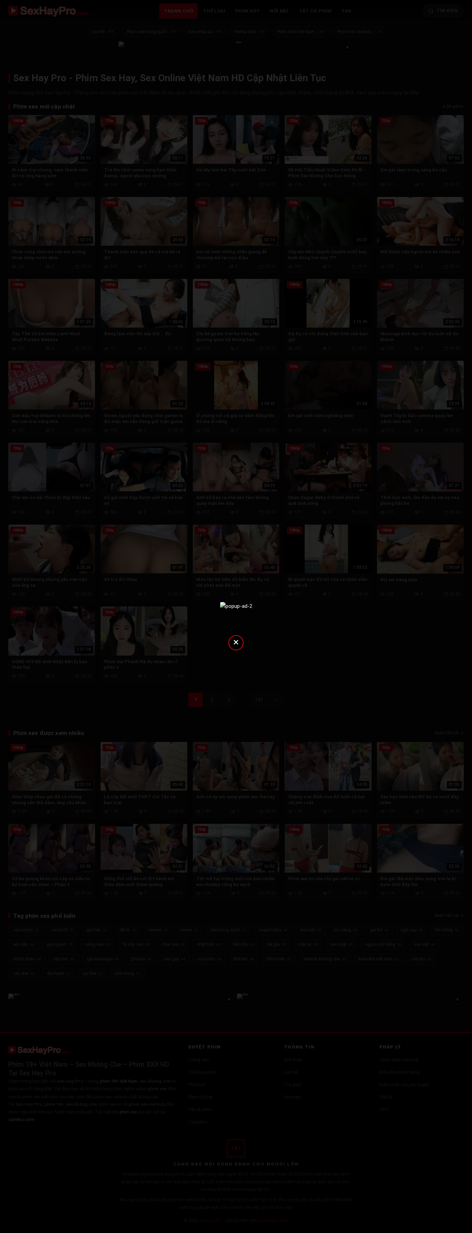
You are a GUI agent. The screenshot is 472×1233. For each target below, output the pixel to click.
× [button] (236, 642)
